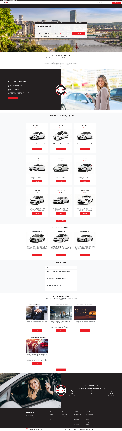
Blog (61, 369)
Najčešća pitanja (64, 414)
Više (37, 330)
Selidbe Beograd (88, 419)
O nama (63, 419)
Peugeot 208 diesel (37, 126)
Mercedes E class (61, 190)
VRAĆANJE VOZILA (58, 31)
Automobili (44, 22)
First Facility (87, 424)
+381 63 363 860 (37, 255)
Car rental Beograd (76, 419)
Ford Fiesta (84, 158)
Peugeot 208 (84, 126)
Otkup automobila (76, 424)
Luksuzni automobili (78, 22)
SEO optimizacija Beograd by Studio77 (82, 429)
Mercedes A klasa (85, 190)
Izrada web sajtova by (37, 429)
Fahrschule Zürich (76, 416)
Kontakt (63, 422)
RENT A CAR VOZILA (61, 220)
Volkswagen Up (61, 158)
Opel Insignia (37, 158)
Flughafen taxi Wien (88, 417)
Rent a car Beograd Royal (77, 417)
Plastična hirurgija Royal (89, 422)
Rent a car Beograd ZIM (77, 414)
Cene (50, 419)
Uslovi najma (63, 416)
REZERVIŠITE (116, 2)
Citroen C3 (61, 126)
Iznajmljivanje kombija (77, 422)
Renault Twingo (37, 190)
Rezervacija (13, 97)
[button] (110, 2)
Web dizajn (29, 429)
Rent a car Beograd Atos (89, 414)
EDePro (87, 416)
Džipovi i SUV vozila (61, 22)
